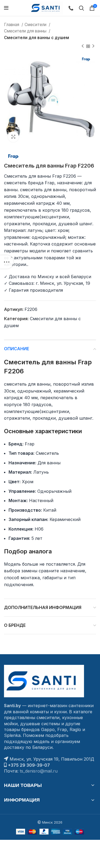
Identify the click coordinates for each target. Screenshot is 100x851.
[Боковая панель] (6, 262)
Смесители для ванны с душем (36, 37)
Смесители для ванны (25, 31)
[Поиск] (81, 8)
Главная (12, 24)
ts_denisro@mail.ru (39, 771)
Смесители (36, 24)
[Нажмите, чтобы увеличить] (13, 136)
